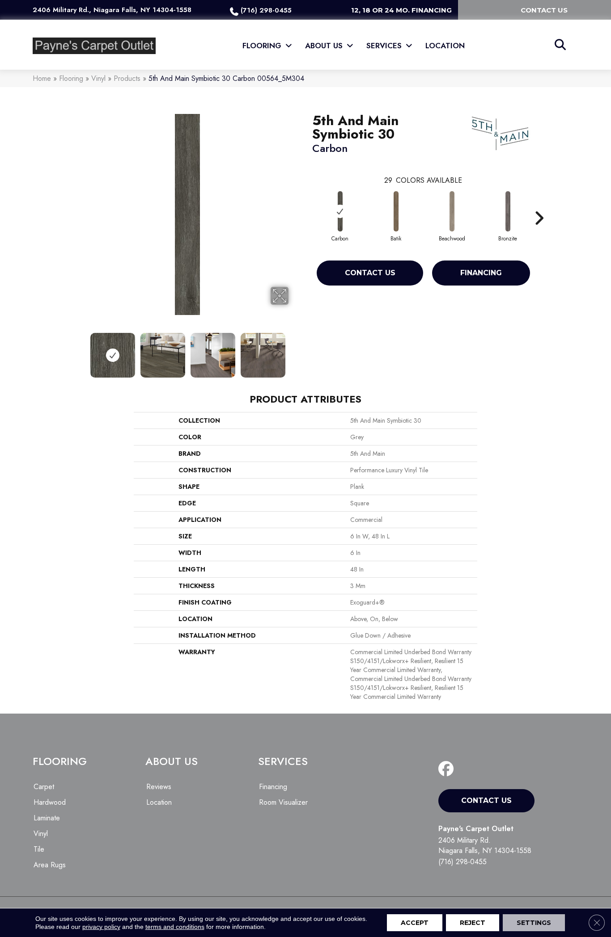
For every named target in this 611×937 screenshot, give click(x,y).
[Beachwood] (452, 211)
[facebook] (448, 769)
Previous (80, 350)
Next (294, 350)
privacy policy (101, 926)
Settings (534, 923)
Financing (481, 273)
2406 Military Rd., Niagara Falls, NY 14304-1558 (112, 10)
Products (127, 78)
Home (42, 78)
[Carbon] (340, 211)
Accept (415, 923)
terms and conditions (174, 926)
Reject (472, 923)
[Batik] (396, 211)
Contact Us (370, 273)
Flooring (71, 78)
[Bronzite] (508, 211)
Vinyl (98, 78)
